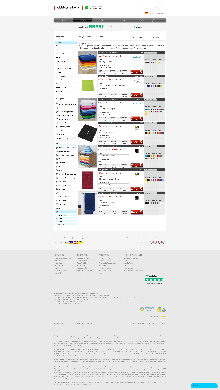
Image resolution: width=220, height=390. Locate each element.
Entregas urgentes (61, 271)
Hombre (88, 37)
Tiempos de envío (105, 261)
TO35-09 (140, 146)
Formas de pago (104, 266)
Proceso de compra (105, 268)
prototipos (58, 263)
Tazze (164, 349)
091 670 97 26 (95, 8)
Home (63, 20)
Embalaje (58, 268)
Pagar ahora (131, 238)
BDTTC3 (140, 99)
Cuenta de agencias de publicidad (143, 323)
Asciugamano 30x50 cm (106, 123)
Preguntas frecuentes (131, 258)
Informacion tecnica (105, 271)
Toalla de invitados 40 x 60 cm (108, 193)
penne (70, 351)
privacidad (95, 238)
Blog (100, 273)
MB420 (140, 123)
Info (102, 20)
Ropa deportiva (82, 266)
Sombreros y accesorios (85, 271)
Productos (82, 20)
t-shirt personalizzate (105, 341)
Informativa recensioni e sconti (134, 271)
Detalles (150, 52)
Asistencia (67, 238)
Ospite (101, 37)
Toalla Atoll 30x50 (104, 76)
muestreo (58, 261)
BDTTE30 (140, 53)
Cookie (103, 238)
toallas (95, 37)
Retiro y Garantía (104, 258)
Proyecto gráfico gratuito (63, 258)
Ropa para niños (82, 263)
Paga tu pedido (129, 263)
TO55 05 (140, 193)
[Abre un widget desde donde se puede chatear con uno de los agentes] (204, 386)
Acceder (163, 323)
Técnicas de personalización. (108, 263)
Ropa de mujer (82, 261)
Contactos (141, 20)
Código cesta (160, 238)
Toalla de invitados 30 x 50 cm (108, 53)
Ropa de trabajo (82, 268)
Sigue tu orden (149, 238)
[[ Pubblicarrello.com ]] (68, 9)
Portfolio (121, 20)
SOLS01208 (139, 76)
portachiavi (57, 351)
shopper (75, 351)
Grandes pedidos (60, 266)
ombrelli (64, 351)
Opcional (58, 273)
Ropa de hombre (83, 258)
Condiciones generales (81, 238)
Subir (140, 238)
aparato (80, 273)
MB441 (140, 170)
